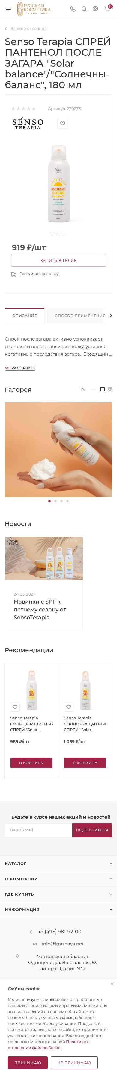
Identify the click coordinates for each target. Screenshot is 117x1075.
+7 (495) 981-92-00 (60, 931)
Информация (22, 909)
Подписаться (92, 830)
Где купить (19, 894)
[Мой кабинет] (95, 9)
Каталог (16, 863)
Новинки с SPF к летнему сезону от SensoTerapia (40, 610)
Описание (24, 315)
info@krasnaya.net (63, 944)
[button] (49, 501)
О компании (21, 878)
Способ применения (80, 315)
